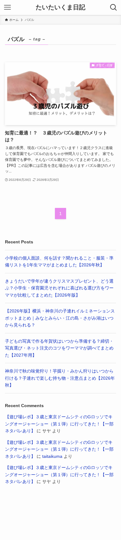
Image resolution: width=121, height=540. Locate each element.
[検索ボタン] (113, 7)
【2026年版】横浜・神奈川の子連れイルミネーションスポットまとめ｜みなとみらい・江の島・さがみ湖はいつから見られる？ (60, 317)
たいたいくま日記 (60, 7)
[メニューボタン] (7, 7)
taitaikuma (52, 456)
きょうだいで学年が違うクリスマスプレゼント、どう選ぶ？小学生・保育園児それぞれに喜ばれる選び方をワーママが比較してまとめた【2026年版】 (59, 288)
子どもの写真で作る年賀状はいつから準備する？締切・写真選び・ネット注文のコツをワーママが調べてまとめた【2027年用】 (59, 348)
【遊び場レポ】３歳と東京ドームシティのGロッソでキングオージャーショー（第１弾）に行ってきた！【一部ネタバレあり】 (59, 423)
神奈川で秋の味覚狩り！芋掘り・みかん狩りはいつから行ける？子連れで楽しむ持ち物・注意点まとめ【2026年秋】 (60, 378)
